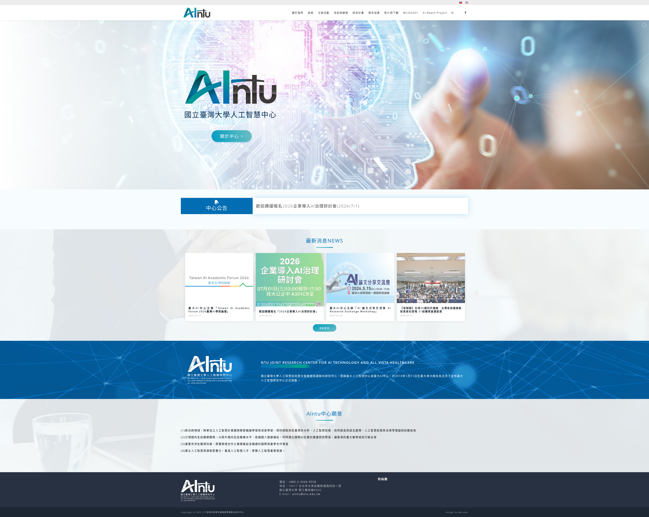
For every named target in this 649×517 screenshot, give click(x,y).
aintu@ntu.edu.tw (306, 494)
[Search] (452, 12)
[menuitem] (461, 3)
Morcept (463, 512)
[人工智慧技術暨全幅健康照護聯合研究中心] (197, 12)
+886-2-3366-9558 (302, 482)
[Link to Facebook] (465, 12)
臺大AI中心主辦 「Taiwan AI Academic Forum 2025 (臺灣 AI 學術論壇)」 (329, 204)
